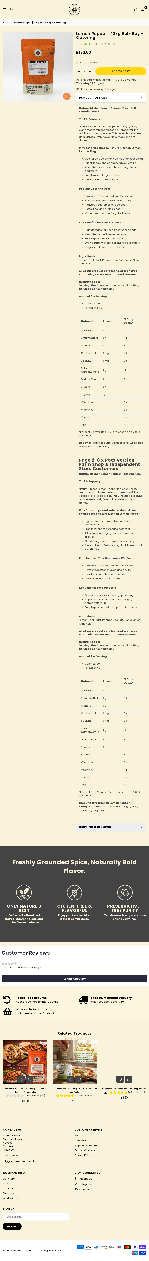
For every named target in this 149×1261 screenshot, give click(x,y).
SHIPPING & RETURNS (95, 827)
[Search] (11, 10)
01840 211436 (11, 1155)
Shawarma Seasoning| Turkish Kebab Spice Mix (25, 1090)
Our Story (9, 1179)
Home (6, 22)
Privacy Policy (83, 1155)
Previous (4, 1074)
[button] (74, 978)
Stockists (8, 1193)
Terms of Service (85, 1150)
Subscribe (12, 1226)
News (6, 1183)
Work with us (11, 1198)
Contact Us (81, 1140)
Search (79, 1135)
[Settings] (135, 10)
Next (145, 1074)
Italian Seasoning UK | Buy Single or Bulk (75, 1090)
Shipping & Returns (86, 1145)
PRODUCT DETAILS (93, 98)
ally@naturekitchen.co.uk (19, 1161)
